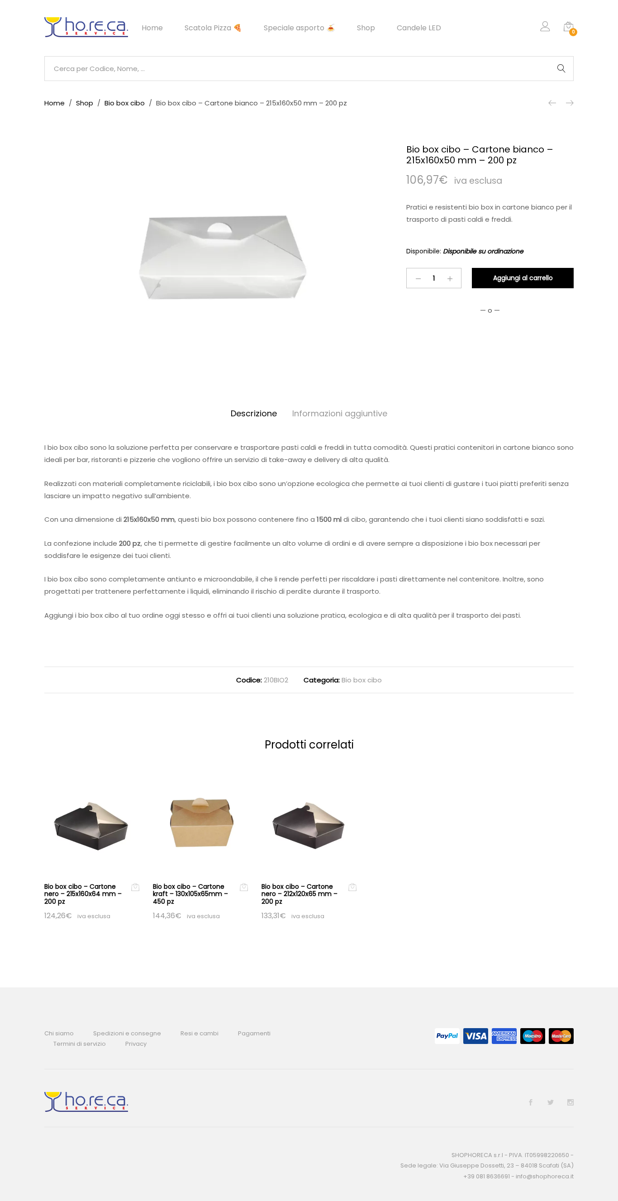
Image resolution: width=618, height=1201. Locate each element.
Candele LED (419, 28)
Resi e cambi (200, 1033)
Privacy (136, 1043)
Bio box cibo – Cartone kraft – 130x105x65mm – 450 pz (190, 894)
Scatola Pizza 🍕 (213, 28)
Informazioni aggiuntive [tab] (339, 413)
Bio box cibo (362, 680)
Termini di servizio (79, 1043)
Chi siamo (59, 1033)
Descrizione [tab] (254, 413)
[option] (218, 257)
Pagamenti (254, 1033)
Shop (366, 28)
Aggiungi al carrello (523, 277)
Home (152, 28)
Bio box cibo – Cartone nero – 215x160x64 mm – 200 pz (83, 894)
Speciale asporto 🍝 (299, 28)
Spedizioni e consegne (127, 1033)
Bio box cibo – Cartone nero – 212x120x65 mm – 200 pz (299, 894)
